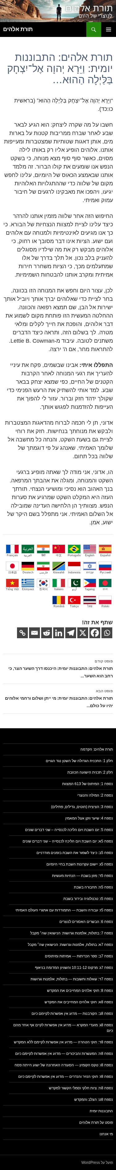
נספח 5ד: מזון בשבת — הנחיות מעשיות (82, 876)
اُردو (74, 589)
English (89, 555)
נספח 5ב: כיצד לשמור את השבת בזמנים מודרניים (75, 853)
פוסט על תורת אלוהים (96, 1122)
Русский (105, 572)
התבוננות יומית (101, 1111)
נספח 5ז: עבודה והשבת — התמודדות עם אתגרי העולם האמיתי (64, 910)
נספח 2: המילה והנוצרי (95, 795)
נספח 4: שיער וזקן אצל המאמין (89, 818)
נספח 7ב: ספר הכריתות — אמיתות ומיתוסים (79, 956)
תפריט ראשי (108, 29)
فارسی (43, 572)
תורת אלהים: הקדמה (96, 749)
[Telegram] (70, 632)
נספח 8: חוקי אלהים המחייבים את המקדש (80, 990)
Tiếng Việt (12, 589)
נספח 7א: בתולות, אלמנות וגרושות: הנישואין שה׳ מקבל (70, 944)
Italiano (58, 589)
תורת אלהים (18, 29)
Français (12, 555)
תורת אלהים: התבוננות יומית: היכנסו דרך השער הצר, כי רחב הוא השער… (60, 668)
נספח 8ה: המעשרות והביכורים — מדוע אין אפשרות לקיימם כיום (64, 1053)
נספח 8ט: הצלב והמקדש (93, 1099)
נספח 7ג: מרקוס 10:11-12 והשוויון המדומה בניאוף (74, 967)
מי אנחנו (106, 1134)
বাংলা (105, 589)
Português (74, 555)
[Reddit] (46, 632)
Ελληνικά (28, 589)
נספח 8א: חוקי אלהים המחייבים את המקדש (79, 1002)
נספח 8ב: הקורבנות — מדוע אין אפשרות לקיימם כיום (72, 1013)
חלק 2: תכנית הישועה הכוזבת (90, 772)
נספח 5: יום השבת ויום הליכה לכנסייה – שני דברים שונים (69, 830)
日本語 (12, 572)
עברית (89, 572)
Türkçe (74, 606)
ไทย (89, 606)
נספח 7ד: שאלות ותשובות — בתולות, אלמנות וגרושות (72, 979)
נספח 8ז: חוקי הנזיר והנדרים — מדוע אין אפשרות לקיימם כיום (65, 1076)
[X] (82, 632)
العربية (28, 555)
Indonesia (74, 572)
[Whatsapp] (106, 632)
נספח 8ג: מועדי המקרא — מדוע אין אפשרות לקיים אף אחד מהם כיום (63, 1028)
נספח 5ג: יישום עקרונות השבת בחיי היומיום (79, 864)
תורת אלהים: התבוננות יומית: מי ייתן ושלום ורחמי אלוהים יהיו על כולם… (59, 698)
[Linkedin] (58, 632)
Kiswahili (58, 572)
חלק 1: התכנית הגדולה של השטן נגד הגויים (79, 761)
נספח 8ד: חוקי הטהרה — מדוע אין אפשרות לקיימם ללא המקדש (63, 1042)
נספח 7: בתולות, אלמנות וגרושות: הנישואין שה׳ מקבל (71, 933)
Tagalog (90, 589)
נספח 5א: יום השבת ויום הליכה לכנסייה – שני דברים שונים (68, 841)
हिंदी (43, 555)
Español (105, 555)
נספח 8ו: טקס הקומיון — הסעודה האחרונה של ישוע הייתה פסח (64, 1065)
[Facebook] (94, 632)
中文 (59, 555)
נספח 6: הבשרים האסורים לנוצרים (86, 921)
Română (59, 606)
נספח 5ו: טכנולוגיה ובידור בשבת (88, 899)
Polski (105, 606)
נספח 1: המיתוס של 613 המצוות (87, 784)
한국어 (43, 589)
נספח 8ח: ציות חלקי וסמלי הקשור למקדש (81, 1088)
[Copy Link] (22, 632)
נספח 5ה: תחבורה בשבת (93, 887)
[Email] (34, 632)
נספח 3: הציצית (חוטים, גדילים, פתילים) (82, 807)
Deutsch (28, 572)
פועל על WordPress (97, 1162)
